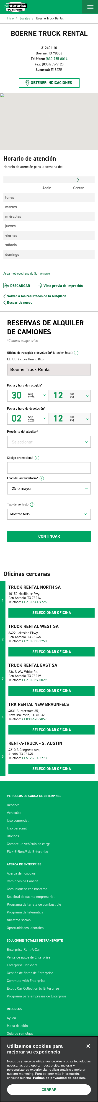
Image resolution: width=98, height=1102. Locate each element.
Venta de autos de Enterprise (28, 957)
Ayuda (11, 1018)
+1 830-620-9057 (34, 719)
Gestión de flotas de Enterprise (30, 972)
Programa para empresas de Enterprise (37, 996)
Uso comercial (17, 820)
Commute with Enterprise (26, 980)
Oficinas (13, 836)
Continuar (49, 536)
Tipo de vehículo (17, 504)
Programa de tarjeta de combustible (34, 904)
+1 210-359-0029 (34, 680)
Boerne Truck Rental (50, 18)
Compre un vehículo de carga (29, 843)
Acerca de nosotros (21, 873)
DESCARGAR (20, 285)
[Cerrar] (88, 1046)
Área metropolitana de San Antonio (26, 273)
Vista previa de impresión (63, 285)
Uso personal (17, 828)
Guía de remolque (20, 1033)
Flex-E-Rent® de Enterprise (27, 851)
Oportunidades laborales (25, 927)
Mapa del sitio (17, 1025)
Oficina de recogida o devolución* (39, 353)
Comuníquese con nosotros (27, 888)
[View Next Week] (78, 179)
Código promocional (20, 458)
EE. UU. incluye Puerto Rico (25, 359)
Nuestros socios (19, 920)
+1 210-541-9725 (34, 602)
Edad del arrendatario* (22, 478)
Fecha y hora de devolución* (26, 408)
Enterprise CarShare (22, 965)
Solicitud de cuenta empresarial (30, 896)
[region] (49, 1069)
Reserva (13, 804)
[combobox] (49, 442)
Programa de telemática (25, 912)
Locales (25, 18)
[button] (49, 115)
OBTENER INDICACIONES (51, 82)
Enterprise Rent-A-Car (23, 949)
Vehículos (14, 812)
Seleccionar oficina (51, 612)
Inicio (10, 18)
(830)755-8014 (56, 58)
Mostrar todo (20, 514)
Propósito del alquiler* (22, 431)
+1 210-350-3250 (34, 641)
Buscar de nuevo (19, 302)
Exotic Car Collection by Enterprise (33, 988)
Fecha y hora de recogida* (24, 385)
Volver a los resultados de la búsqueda (36, 296)
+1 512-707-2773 (34, 758)
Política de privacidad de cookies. (59, 1078)
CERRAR (49, 1089)
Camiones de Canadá (22, 881)
